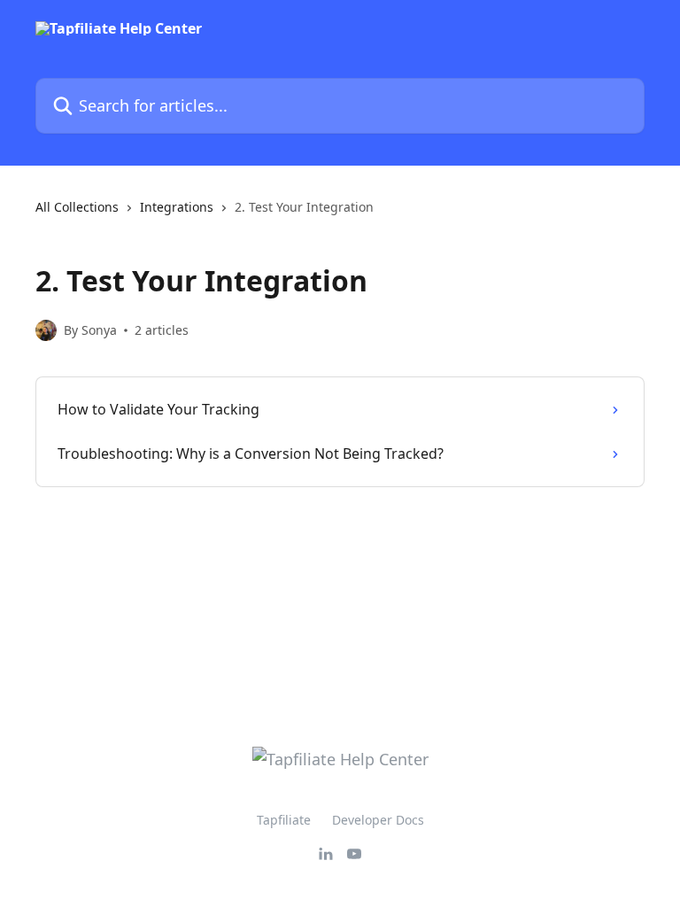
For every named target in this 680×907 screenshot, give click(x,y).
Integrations (176, 206)
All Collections (77, 206)
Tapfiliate (284, 819)
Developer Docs (378, 819)
